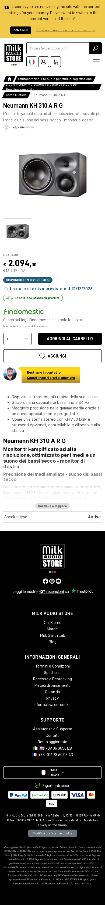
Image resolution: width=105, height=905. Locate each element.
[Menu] (96, 61)
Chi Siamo (52, 622)
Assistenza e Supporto (52, 729)
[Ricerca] (95, 48)
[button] (52, 772)
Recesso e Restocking (52, 679)
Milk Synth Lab (52, 635)
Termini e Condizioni (52, 666)
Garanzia (52, 692)
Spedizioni (52, 672)
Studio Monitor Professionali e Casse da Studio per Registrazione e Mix (42, 87)
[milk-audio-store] (13, 55)
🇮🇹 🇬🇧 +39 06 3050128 (52, 748)
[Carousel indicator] (17, 232)
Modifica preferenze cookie (52, 833)
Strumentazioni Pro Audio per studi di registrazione (55, 78)
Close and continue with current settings (65, 30)
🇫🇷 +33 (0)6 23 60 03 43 (52, 755)
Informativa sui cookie (52, 705)
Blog (53, 642)
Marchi (52, 629)
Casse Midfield (16, 95)
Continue (20, 30)
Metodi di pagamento (52, 685)
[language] (31, 61)
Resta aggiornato (52, 742)
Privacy (52, 698)
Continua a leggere (52, 506)
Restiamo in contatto (51, 375)
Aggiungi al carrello (70, 339)
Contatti (53, 735)
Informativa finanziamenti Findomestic (25, 326)
